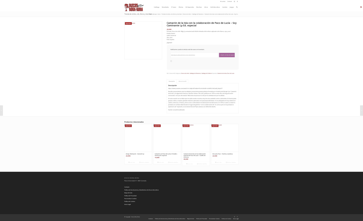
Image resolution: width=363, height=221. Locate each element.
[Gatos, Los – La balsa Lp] (361, 110)
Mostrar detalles (144, 162)
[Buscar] (237, 7)
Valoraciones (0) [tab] (182, 81)
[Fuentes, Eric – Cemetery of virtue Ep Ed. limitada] (1, 110)
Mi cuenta (222, 1)
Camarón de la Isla (222, 73)
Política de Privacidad (130, 196)
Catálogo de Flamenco (195, 73)
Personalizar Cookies (130, 198)
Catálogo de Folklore (206, 73)
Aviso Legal (127, 204)
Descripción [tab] (172, 81)
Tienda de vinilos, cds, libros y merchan (138, 14)
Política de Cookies (129, 201)
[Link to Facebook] (237, 1)
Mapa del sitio (128, 193)
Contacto (229, 1)
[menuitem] (222, 1)
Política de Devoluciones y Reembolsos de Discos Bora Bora (141, 190)
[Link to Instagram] (234, 1)
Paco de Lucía (230, 73)
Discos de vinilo (185, 73)
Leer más (132, 162)
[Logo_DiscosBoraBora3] (134, 7)
